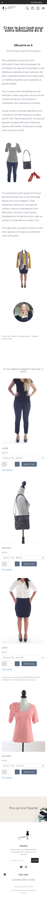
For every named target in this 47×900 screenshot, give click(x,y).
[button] (2, 2)
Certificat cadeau (36, 2)
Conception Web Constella (23, 879)
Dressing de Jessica (21, 887)
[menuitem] (27, 8)
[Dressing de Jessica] (9, 8)
